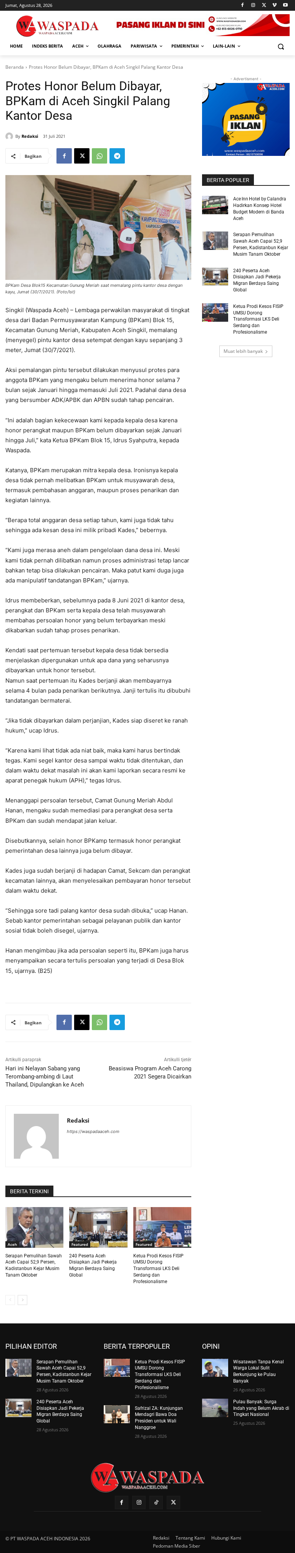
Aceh (12, 1244)
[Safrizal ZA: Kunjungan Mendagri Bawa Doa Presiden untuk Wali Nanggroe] (117, 1414)
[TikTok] (156, 1502)
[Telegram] (117, 156)
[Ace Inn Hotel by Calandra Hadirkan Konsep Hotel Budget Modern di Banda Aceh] (215, 205)
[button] (281, 46)
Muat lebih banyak (243, 351)
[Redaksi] (10, 136)
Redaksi (30, 136)
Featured (79, 1244)
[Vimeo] (274, 5)
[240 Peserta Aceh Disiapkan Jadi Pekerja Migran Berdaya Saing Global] (98, 1227)
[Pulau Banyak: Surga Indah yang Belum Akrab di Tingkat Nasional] (215, 1408)
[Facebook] (242, 5)
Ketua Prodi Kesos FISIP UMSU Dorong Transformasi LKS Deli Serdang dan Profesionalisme (158, 1268)
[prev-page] (10, 1300)
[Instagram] (253, 5)
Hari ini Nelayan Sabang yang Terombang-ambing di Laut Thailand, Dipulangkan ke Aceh (44, 1076)
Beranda (14, 67)
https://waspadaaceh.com (93, 1131)
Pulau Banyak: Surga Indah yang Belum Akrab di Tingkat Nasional (261, 1408)
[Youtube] (285, 5)
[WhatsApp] (99, 156)
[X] (264, 5)
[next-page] (22, 1300)
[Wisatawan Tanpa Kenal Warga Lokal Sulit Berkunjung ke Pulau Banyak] (215, 1368)
